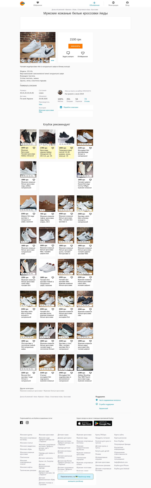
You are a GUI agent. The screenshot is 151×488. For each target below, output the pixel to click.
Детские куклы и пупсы (101, 447)
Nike (40, 104)
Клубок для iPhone (121, 465)
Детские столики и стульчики (46, 483)
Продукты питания (102, 438)
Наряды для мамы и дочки (47, 454)
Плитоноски (24, 457)
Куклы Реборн (100, 435)
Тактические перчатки (81, 458)
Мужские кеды (82, 438)
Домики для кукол (64, 438)
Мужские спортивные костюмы (85, 442)
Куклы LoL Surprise (46, 461)
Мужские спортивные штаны (85, 463)
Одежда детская (64, 448)
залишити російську (75, 481)
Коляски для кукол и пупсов (103, 442)
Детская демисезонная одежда (44, 466)
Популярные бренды (122, 444)
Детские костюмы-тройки (65, 452)
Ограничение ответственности (120, 453)
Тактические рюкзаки (28, 470)
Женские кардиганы (28, 446)
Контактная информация (119, 448)
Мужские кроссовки (84, 435)
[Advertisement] (75, 23)
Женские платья (26, 443)
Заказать (75, 46)
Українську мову (84, 477)
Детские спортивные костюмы (103, 469)
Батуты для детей (102, 451)
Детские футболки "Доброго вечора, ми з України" (66, 462)
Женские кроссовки (46, 435)
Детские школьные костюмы (65, 457)
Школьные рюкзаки (102, 465)
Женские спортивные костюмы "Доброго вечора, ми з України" (47, 447)
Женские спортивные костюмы (28, 439)
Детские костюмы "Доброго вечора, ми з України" (66, 442)
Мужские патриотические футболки (83, 447)
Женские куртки (26, 435)
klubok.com (22, 3)
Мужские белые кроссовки (54, 391)
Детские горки (63, 435)
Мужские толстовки (84, 467)
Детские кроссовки (102, 462)
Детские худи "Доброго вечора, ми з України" (47, 473)
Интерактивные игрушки (101, 458)
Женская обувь (26, 449)
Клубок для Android (121, 469)
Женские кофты (26, 467)
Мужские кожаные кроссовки (31, 391)
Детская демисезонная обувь (47, 478)
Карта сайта (119, 435)
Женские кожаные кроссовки (27, 453)
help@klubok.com (121, 462)
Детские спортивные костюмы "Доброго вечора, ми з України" (65, 470)
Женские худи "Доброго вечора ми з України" (46, 439)
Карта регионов (120, 438)
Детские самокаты (46, 458)
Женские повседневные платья (25, 462)
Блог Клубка (119, 441)
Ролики (98, 454)
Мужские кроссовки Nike (46, 111)
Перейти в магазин (71, 107)
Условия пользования (119, 458)
